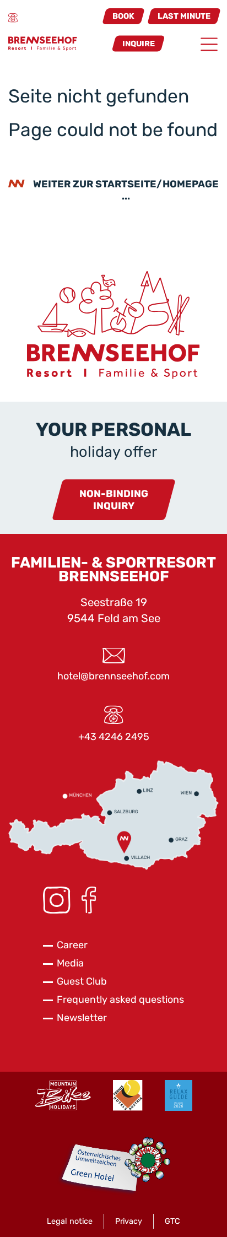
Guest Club (82, 981)
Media (70, 963)
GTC (172, 1221)
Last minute (184, 16)
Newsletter (82, 1018)
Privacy (128, 1221)
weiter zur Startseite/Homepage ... (126, 190)
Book (123, 16)
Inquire (138, 43)
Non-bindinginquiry (113, 500)
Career (72, 945)
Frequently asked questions (120, 999)
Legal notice (70, 1221)
